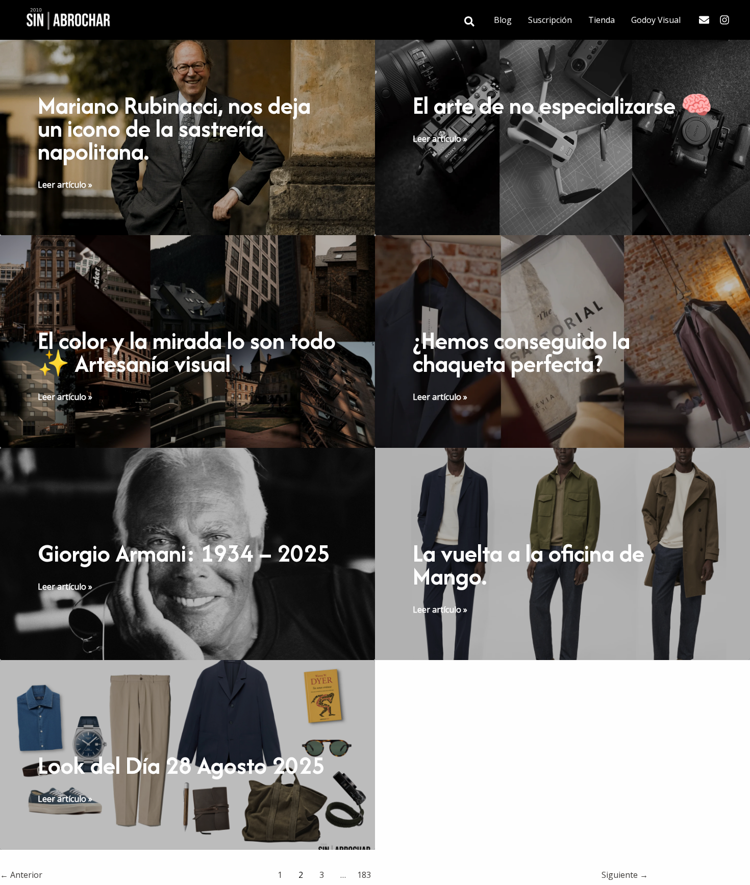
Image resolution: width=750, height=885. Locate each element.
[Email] (704, 20)
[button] (470, 22)
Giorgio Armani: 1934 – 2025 (184, 553)
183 (364, 874)
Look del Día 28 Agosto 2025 (181, 765)
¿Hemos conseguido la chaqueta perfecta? (521, 352)
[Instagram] (724, 20)
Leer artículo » (65, 185)
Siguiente (625, 874)
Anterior (21, 874)
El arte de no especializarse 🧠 (562, 105)
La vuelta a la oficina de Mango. (528, 564)
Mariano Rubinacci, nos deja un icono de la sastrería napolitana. (174, 128)
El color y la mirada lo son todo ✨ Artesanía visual (187, 352)
